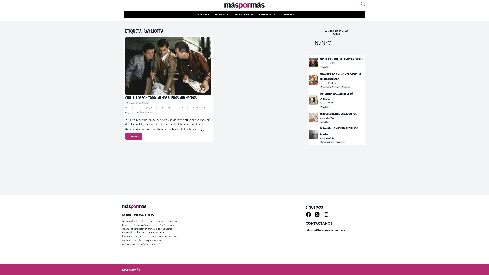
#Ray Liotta (130, 112)
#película (191, 107)
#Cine (128, 107)
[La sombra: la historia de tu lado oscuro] (313, 134)
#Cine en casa (138, 107)
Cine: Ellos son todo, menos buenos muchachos (161, 97)
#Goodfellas (162, 107)
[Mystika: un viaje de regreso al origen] (313, 62)
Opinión (265, 14)
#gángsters (150, 107)
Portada (221, 14)
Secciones (241, 14)
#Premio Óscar (202, 107)
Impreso (287, 14)
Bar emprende (327, 142)
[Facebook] (308, 214)
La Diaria (202, 14)
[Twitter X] (317, 214)
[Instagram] (326, 214)
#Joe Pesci (173, 107)
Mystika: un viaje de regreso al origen (341, 59)
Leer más (133, 136)
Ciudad (145, 103)
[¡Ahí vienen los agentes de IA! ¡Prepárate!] (313, 100)
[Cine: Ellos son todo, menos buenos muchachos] (168, 66)
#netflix (182, 107)
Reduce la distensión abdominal (338, 114)
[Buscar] (363, 4)
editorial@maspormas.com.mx (325, 230)
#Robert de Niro (144, 112)
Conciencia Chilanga (330, 87)
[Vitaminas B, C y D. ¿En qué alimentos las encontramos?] (313, 80)
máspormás (131, 269)
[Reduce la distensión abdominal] (313, 117)
